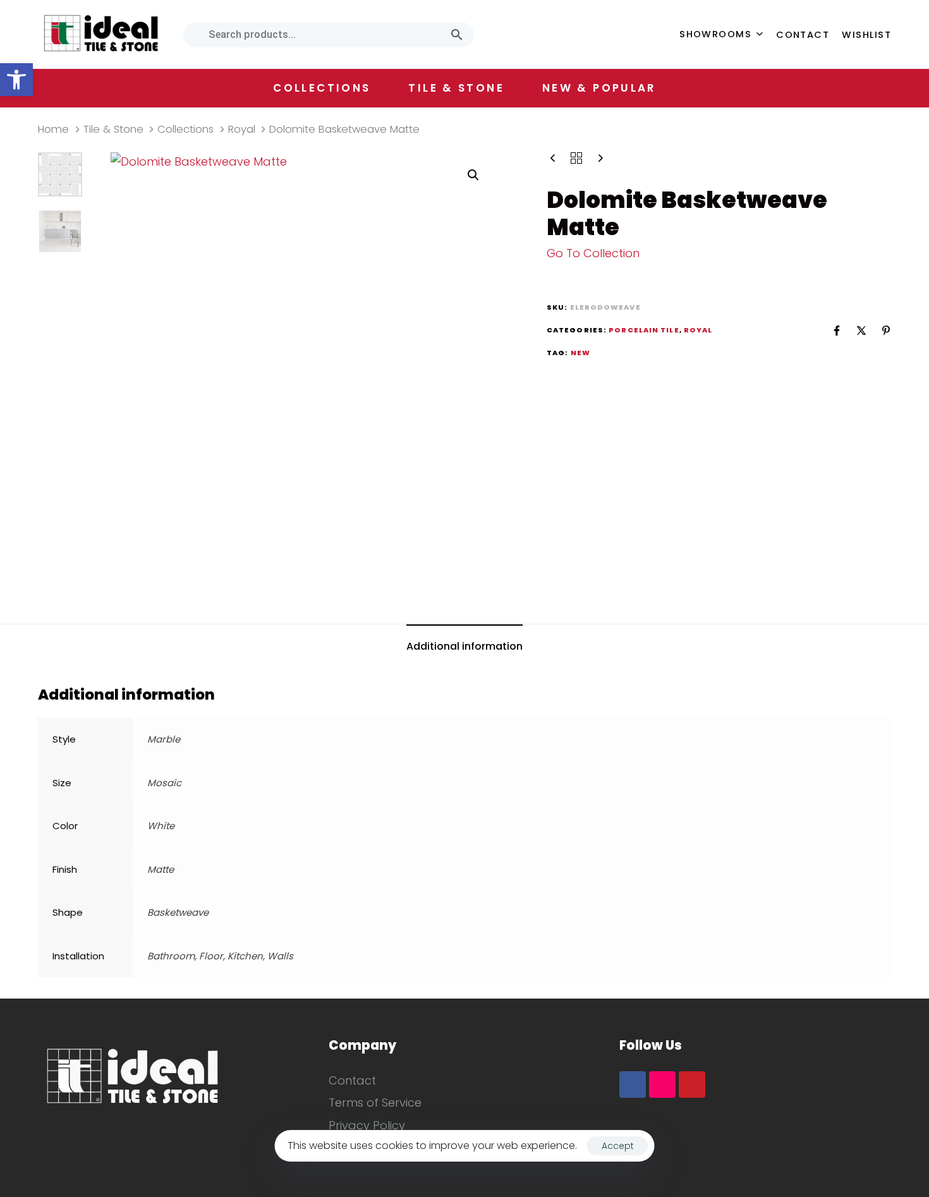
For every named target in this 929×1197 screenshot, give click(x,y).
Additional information (464, 646)
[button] (16, 79)
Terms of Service (375, 1102)
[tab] (464, 647)
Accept (618, 1145)
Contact (802, 34)
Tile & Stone (113, 129)
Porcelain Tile (644, 330)
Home (53, 129)
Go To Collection (593, 253)
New (580, 353)
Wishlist (866, 34)
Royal (241, 129)
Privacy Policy (367, 1125)
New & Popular (599, 87)
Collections (185, 129)
